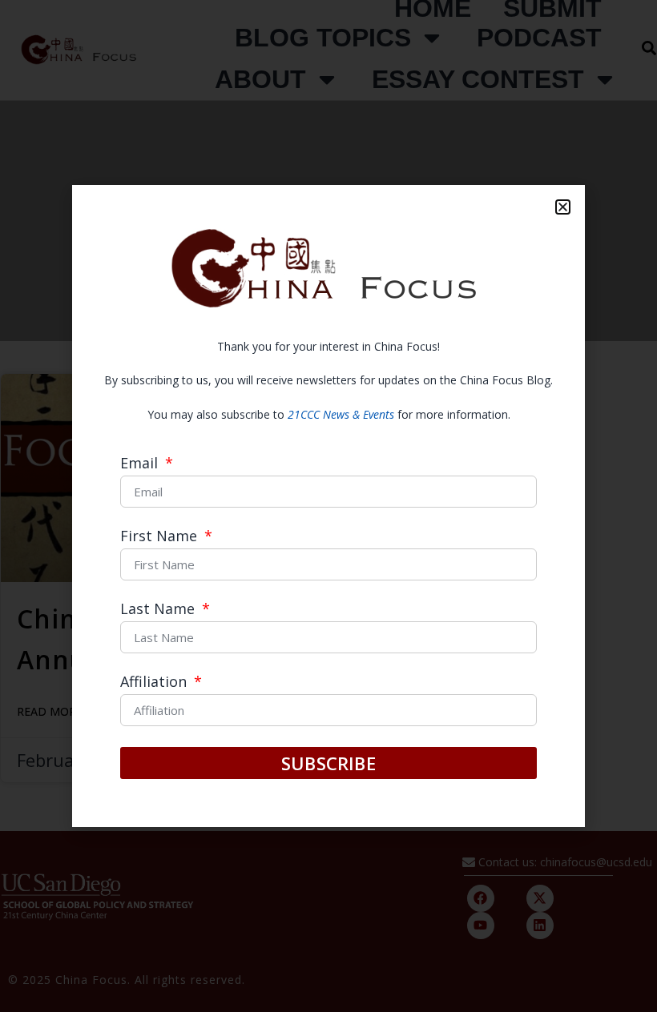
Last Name (159, 609)
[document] (328, 506)
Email (141, 464)
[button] (563, 207)
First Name (160, 536)
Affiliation (155, 682)
